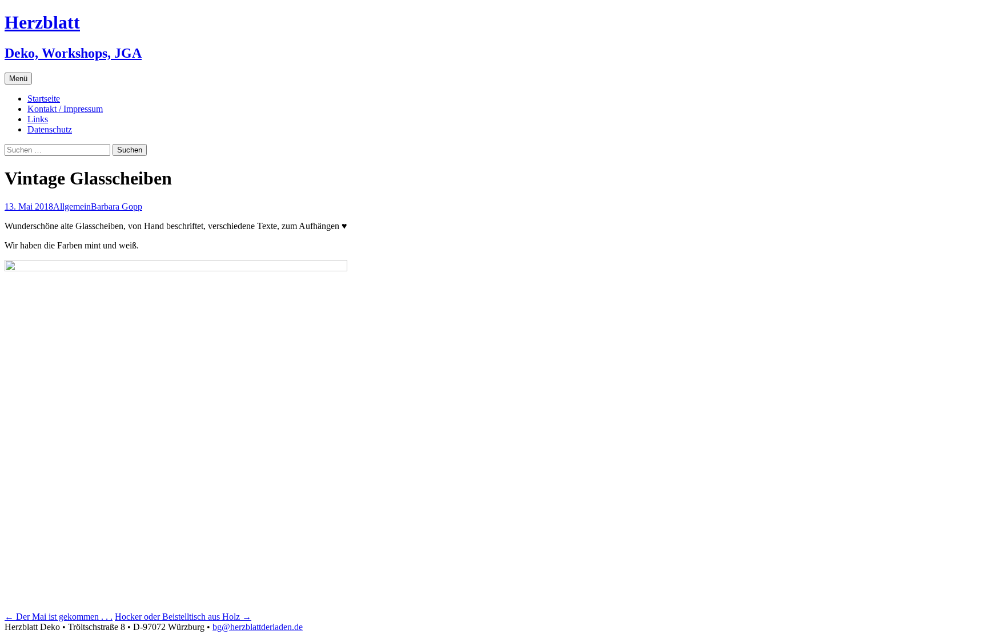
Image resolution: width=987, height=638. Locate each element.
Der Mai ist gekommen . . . (59, 616)
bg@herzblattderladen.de (257, 627)
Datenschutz (49, 129)
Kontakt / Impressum (65, 109)
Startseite (43, 98)
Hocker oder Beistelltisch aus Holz (183, 616)
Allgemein (72, 206)
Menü (18, 78)
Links (37, 119)
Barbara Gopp (116, 206)
